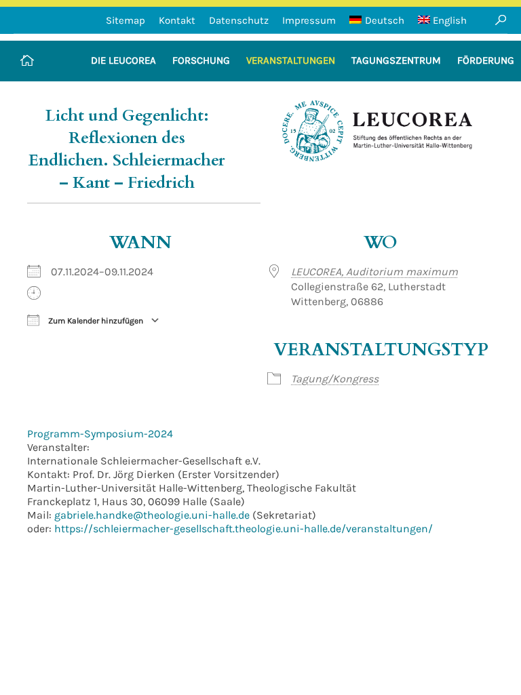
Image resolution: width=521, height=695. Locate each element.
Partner (494, 101)
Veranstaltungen (290, 60)
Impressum (309, 20)
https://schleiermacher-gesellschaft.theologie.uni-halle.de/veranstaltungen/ (243, 528)
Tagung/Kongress (335, 378)
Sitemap (125, 20)
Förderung (485, 60)
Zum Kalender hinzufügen (94, 320)
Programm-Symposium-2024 (100, 433)
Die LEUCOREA (123, 60)
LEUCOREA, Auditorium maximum (374, 271)
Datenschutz (239, 20)
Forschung (201, 60)
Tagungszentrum (396, 60)
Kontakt (177, 20)
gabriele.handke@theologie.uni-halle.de (152, 515)
